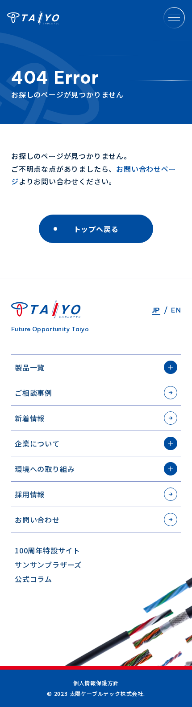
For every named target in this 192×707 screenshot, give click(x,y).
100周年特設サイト (47, 550)
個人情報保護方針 (96, 683)
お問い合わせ (37, 519)
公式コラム (33, 578)
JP (156, 310)
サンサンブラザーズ (48, 564)
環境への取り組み (45, 468)
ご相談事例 (33, 392)
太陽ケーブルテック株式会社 (33, 17)
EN (176, 310)
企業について (37, 443)
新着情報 (30, 418)
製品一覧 (30, 367)
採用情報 (30, 494)
